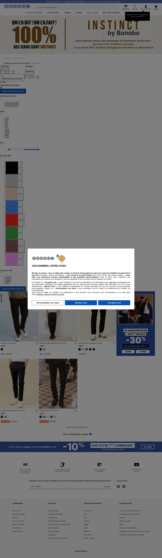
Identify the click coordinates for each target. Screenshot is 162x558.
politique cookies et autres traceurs (50, 294)
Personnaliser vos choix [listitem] (48, 303)
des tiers (113, 282)
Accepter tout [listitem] (114, 303)
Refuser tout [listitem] (81, 303)
